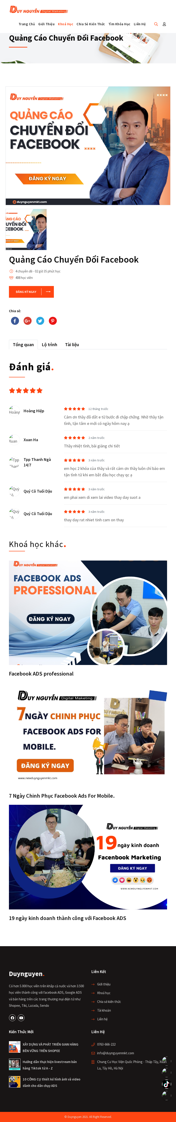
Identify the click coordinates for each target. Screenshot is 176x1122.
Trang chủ (27, 24)
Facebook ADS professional (41, 673)
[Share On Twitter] (40, 321)
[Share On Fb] (15, 321)
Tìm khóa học (119, 24)
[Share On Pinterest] (52, 321)
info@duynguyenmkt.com (115, 1053)
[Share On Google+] (27, 321)
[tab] (23, 344)
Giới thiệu (46, 24)
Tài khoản (104, 1010)
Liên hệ (140, 24)
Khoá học (65, 24)
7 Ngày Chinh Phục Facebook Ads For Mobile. (62, 795)
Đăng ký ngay (26, 292)
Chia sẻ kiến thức (91, 24)
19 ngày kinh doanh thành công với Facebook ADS (67, 918)
